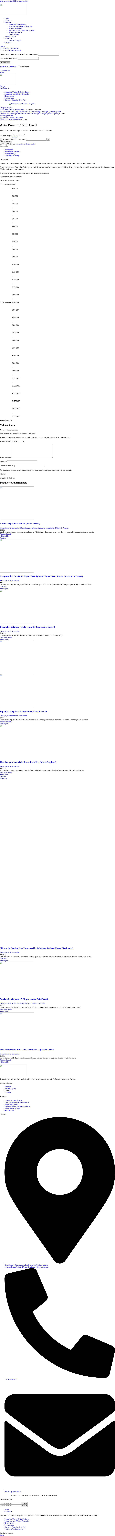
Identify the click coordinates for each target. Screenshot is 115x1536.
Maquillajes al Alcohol (54, 528)
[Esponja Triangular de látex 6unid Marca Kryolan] (17, 673)
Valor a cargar (5, 136)
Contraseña (8, 58)
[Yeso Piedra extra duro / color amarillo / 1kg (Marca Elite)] (17, 1045)
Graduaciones (14, 34)
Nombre (3, 462)
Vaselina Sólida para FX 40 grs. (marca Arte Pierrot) (24, 999)
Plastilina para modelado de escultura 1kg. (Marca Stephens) (28, 762)
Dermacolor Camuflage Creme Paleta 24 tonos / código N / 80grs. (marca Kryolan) (29, 114)
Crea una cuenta (15, 50)
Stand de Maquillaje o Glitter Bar (20, 26)
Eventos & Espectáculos (17, 24)
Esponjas (3, 716)
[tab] (8, 150)
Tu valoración (5, 458)
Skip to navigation (6, 1)
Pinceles (66, 528)
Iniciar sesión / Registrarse (13, 1529)
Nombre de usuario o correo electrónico (19, 54)
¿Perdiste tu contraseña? (8, 67)
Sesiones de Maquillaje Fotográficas (21, 30)
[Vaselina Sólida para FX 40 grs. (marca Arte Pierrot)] (17, 995)
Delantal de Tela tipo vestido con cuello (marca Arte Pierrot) (27, 627)
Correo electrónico (7, 466)
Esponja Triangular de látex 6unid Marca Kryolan (23, 711)
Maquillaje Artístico (16, 28)
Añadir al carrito (6, 142)
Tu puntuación (6, 441)
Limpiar (15, 137)
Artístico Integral (15, 40)
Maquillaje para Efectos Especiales (32, 528)
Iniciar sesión (5, 62)
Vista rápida (4, 536)
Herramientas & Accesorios (14, 110)
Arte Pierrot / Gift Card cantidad (14, 139)
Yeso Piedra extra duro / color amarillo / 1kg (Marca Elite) (27, 1049)
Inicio (2, 110)
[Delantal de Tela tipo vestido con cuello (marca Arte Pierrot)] (17, 622)
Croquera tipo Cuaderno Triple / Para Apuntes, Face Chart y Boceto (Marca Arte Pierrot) (41, 576)
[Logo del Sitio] (13, 15)
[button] (6, 534)
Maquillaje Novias (15, 32)
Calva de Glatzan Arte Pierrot (10, 120)
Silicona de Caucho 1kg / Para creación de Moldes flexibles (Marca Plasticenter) (36, 948)
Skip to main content (20, 1)
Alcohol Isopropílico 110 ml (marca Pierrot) (20, 523)
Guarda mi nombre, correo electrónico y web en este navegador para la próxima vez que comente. (37, 470)
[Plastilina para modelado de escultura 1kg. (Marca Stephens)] (17, 758)
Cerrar (2, 1535)
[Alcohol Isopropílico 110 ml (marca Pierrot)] (17, 519)
